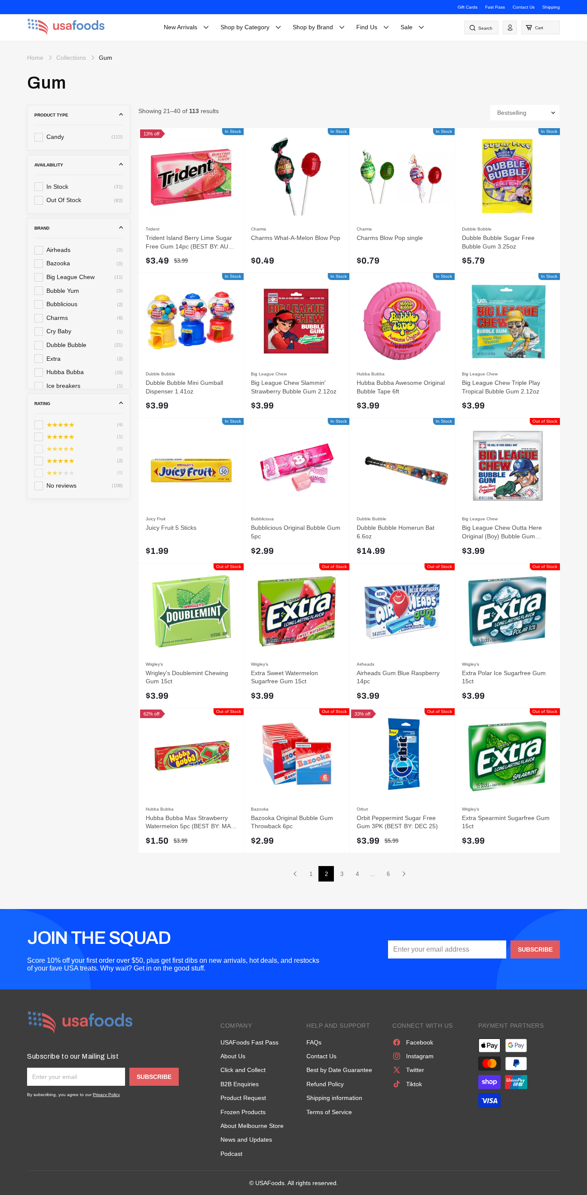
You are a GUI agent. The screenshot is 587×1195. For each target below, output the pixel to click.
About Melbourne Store (252, 1125)
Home (35, 57)
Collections (71, 57)
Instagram (420, 1056)
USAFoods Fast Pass (249, 1042)
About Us (232, 1056)
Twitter (415, 1069)
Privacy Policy (106, 1094)
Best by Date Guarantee (339, 1069)
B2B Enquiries (239, 1084)
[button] (540, 27)
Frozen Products (243, 1112)
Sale (407, 27)
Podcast (231, 1153)
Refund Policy (325, 1084)
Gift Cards (467, 7)
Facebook (419, 1042)
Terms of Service (329, 1112)
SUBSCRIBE (535, 949)
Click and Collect (243, 1069)
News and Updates (246, 1139)
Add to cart (231, 260)
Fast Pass (495, 7)
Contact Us (524, 7)
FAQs (313, 1042)
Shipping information (334, 1097)
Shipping (551, 7)
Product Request (243, 1097)
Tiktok (414, 1084)
